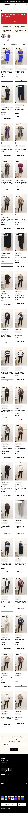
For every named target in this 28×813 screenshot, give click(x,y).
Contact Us (19, 4)
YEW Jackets (4, 520)
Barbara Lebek (18, 520)
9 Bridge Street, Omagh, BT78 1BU (8, 765)
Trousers (17, 107)
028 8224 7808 (4, 760)
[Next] (26, 1)
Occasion (22, 180)
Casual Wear (17, 255)
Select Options (7, 80)
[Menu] (1, 4)
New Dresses (22, 145)
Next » (17, 731)
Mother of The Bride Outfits (7, 69)
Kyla (8, 145)
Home (2, 7)
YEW (3, 217)
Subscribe (14, 749)
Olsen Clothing (18, 253)
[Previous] (2, 1)
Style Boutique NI (7, 808)
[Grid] (24, 44)
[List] (26, 44)
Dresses (3, 145)
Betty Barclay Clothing (19, 105)
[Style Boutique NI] (7, 5)
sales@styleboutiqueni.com (7, 762)
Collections (7, 7)
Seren (3, 66)
